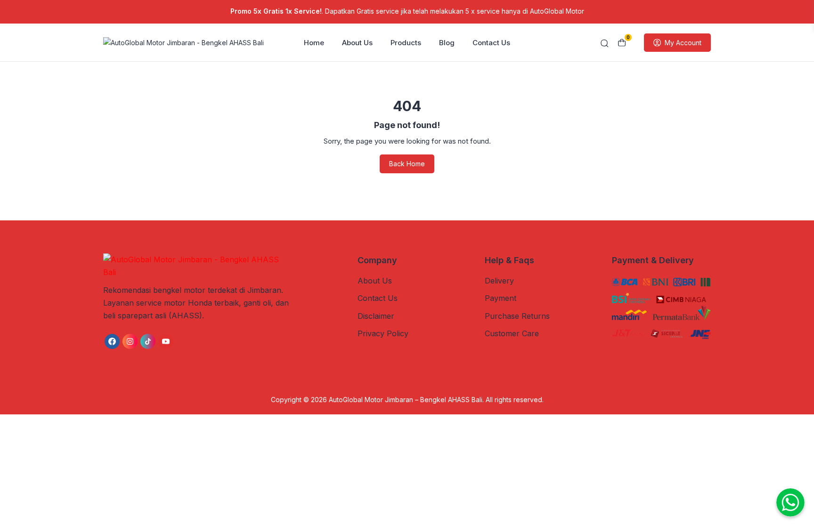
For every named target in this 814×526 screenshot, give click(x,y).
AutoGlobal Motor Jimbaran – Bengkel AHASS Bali (405, 400)
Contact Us (491, 42)
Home (314, 42)
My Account (683, 43)
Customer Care (512, 333)
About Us (357, 42)
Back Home (407, 164)
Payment (500, 298)
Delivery (499, 280)
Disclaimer (376, 316)
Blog (447, 42)
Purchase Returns (517, 316)
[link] (112, 341)
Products (406, 42)
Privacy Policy (383, 333)
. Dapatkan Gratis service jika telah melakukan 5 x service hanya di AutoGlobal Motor (407, 11)
